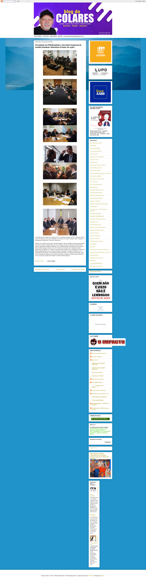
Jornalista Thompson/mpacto (98, 219)
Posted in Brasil (94, 233)
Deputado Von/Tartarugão (97, 179)
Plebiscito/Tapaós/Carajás (97, 230)
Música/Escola (94, 222)
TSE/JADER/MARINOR (96, 263)
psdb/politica (93, 244)
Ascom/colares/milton (95, 151)
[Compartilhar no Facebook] (53, 261)
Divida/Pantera (94, 187)
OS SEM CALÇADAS (93, 515)
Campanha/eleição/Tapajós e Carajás (100, 173)
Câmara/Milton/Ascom (96, 167)
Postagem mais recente (42, 269)
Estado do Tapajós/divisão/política (99, 203)
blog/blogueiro (94, 162)
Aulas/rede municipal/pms (97, 156)
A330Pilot (90, 575)
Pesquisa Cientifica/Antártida (97, 227)
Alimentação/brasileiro (96, 143)
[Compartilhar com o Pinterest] (54, 261)
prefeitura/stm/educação (96, 241)
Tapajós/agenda (94, 255)
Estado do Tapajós (95, 201)
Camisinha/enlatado (95, 170)
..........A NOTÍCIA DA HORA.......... (97, 386)
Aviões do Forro (94, 159)
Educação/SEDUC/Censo (97, 190)
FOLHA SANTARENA (98, 400)
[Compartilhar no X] (51, 261)
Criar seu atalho (100, 309)
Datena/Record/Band (95, 176)
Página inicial (60, 269)
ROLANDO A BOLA (97, 382)
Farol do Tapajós (97, 356)
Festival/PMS (93, 206)
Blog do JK (95, 360)
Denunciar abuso (95, 271)
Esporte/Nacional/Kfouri (96, 198)
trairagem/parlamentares (96, 257)
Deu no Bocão (94, 181)
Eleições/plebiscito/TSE (96, 192)
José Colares (100, 307)
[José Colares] (100, 308)
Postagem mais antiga (78, 269)
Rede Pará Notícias (97, 372)
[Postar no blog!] (49, 261)
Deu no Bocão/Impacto (96, 184)
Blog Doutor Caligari (98, 375)
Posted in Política (94, 238)
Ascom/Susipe (94, 154)
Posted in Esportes (95, 235)
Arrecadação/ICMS (95, 148)
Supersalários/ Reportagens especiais (100, 252)
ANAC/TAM (93, 145)
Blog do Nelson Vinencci (99, 353)
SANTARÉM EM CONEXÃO (99, 397)
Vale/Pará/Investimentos (96, 266)
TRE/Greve (93, 260)
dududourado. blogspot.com (100, 393)
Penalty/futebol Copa (95, 224)
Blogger (102, 575)
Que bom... (93, 246)
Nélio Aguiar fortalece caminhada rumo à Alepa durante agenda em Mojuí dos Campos (99, 456)
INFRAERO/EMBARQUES (97, 216)
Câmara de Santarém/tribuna (98, 165)
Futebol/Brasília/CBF (95, 213)
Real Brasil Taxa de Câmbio (100, 418)
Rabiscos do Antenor (98, 379)
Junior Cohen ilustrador (99, 390)
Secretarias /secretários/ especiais (99, 249)
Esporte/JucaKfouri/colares (97, 195)
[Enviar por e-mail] (48, 261)
